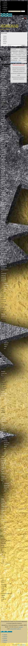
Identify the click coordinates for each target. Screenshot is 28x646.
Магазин (5, 7)
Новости (5, 3)
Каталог (5, 5)
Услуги (5, 9)
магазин (21, 627)
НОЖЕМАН (9, 25)
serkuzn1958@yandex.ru (15, 62)
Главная (5, 2)
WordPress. (24, 644)
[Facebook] (9, 14)
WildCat (18, 644)
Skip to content (4, 33)
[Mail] (5, 14)
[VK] (2, 14)
